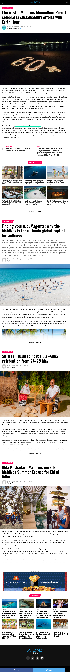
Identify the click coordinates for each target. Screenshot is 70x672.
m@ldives (12, 367)
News (31, 142)
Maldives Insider (14, 28)
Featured (25, 142)
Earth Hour (17, 142)
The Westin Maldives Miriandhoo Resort (15, 88)
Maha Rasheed (13, 261)
